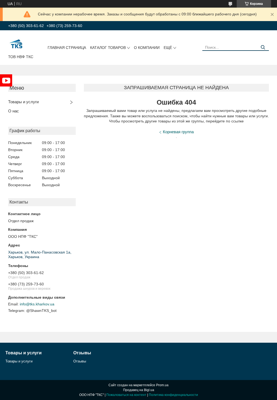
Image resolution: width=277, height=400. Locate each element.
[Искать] (263, 47)
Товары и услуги (23, 101)
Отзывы (79, 361)
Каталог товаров (108, 47)
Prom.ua (162, 385)
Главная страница (67, 47)
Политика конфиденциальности (173, 395)
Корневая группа (178, 131)
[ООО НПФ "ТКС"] (16, 43)
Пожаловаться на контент (126, 395)
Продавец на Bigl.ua (138, 390)
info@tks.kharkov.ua (37, 304)
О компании (147, 47)
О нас (13, 111)
